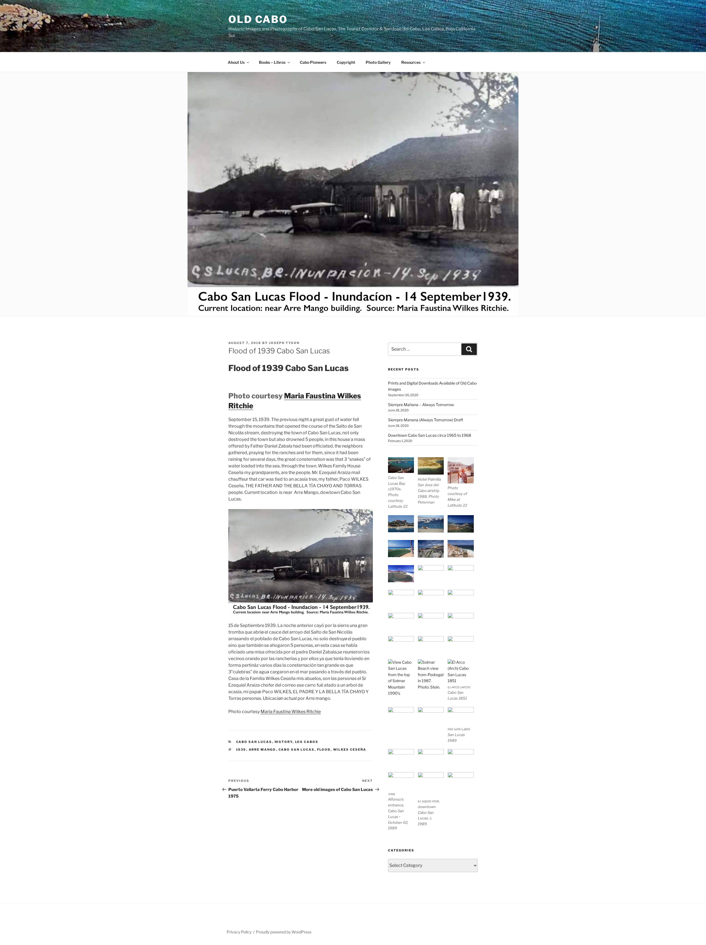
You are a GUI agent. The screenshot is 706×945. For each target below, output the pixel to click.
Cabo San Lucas (254, 742)
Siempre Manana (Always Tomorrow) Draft (425, 419)
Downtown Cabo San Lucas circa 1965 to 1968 (429, 435)
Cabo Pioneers (313, 62)
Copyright (346, 62)
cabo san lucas (297, 749)
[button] (403, 483)
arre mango (262, 749)
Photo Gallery (378, 62)
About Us (236, 62)
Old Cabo (258, 19)
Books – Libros (272, 62)
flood (324, 749)
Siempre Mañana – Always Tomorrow (421, 404)
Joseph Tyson (284, 343)
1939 (241, 749)
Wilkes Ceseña (350, 749)
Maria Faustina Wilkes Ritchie (291, 711)
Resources (411, 62)
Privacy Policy (239, 932)
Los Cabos (307, 742)
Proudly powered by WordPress (283, 932)
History (284, 742)
